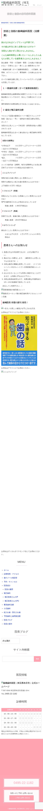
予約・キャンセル (10, 582)
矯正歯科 (7, 593)
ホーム (6, 570)
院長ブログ (8, 620)
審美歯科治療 (9, 605)
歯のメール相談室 (10, 578)
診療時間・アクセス (11, 574)
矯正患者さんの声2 (12, 601)
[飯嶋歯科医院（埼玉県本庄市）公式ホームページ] (16, 3)
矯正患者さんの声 (11, 597)
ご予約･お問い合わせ (22, 798)
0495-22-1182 (11, 694)
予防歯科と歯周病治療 (12, 616)
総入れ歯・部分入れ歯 (12, 612)
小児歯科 (7, 608)
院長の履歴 (9, 589)
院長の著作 (8, 624)
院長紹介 (7, 585)
